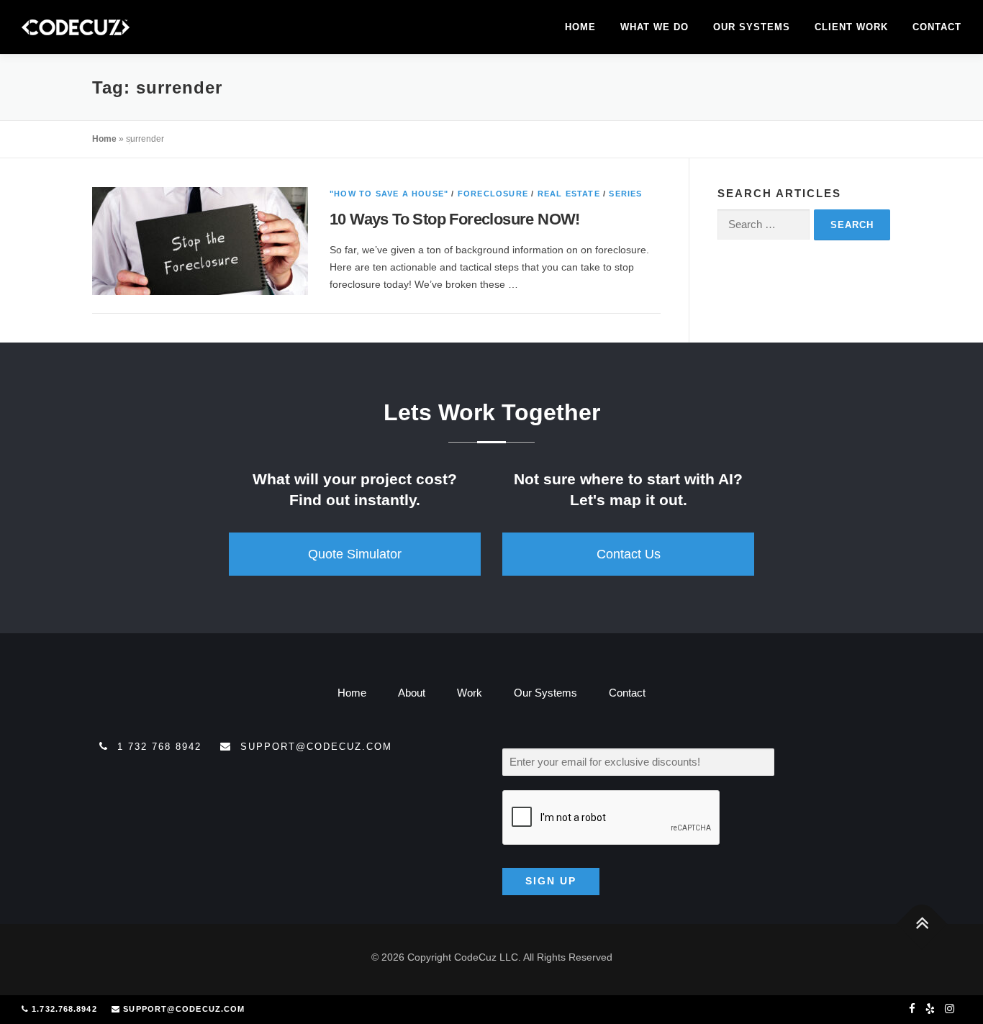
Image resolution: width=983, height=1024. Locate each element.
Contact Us (629, 554)
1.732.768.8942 (64, 1009)
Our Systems (751, 27)
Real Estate (569, 193)
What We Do (654, 27)
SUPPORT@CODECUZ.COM (184, 1009)
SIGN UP (550, 881)
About (411, 693)
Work (469, 693)
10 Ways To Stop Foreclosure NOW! (455, 219)
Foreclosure (493, 193)
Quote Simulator (355, 554)
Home (580, 27)
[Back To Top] (922, 923)
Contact (936, 27)
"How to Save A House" (389, 193)
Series (625, 193)
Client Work (851, 27)
